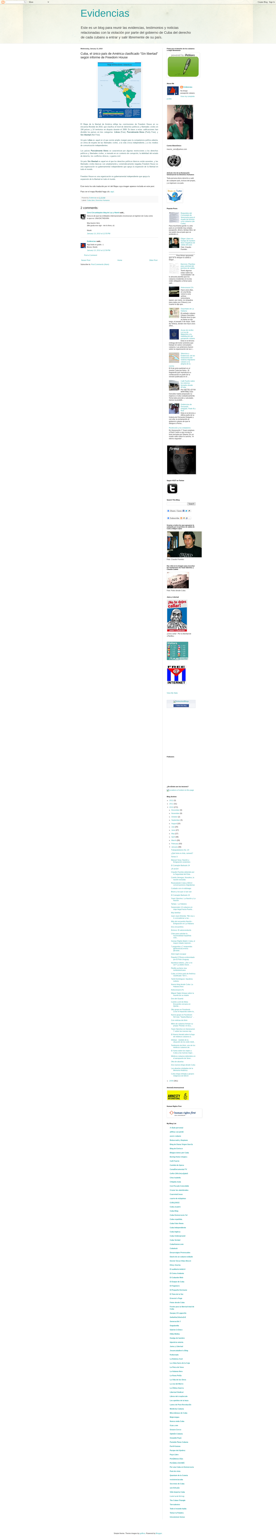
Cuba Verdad (175, 1240)
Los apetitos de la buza (179, 1401)
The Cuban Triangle (177, 1500)
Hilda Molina (175, 1334)
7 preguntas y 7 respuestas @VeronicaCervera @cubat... (181, 949)
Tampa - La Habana (179, 904)
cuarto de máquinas (178, 1199)
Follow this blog (181, 705)
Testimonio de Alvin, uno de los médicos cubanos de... (183, 1046)
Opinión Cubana (176, 1434)
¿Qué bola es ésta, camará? (182, 853)
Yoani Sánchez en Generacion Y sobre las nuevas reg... (183, 1030)
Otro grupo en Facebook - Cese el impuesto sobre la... (183, 1011)
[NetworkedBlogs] (181, 701)
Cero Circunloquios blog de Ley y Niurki (103, 213)
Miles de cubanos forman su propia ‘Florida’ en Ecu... (182, 1025)
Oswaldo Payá (175, 1438)
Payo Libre (174, 1455)
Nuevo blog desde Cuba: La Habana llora (182, 985)
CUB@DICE (175, 1203)
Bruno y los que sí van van (181, 892)
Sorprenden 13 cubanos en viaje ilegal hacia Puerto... (182, 908)
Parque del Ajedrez (177, 1450)
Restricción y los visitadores (180, 428)
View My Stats (172, 693)
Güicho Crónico (176, 1330)
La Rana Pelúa (176, 1376)
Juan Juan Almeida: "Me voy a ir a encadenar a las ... (182, 917)
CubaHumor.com (177, 1244)
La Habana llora (176, 1371)
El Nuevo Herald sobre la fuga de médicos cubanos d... (183, 1036)
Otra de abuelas (177, 1062)
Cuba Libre (91, 200)
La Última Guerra (177, 1388)
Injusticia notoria (176, 1342)
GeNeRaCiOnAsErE (178, 1317)
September (175, 820)
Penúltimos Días (176, 1459)
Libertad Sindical (176, 1392)
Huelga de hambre (177, 1338)
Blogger (159, 1533)
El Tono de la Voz (176, 1294)
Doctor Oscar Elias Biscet (180, 1261)
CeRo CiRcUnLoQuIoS (179, 1174)
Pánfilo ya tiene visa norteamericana (179, 969)
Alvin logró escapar (178, 954)
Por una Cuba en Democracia (182, 1467)
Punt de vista (175, 1471)
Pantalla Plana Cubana (179, 1442)
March (174, 840)
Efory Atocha (175, 1265)
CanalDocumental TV (178, 1169)
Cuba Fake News (177, 1223)
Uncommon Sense (177, 1517)
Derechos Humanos (103, 200)
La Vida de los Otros (178, 1380)
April (173, 837)
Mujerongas (174, 1417)
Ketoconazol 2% (187, 288)
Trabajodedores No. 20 (180, 850)
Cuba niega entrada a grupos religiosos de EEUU (182, 1075)
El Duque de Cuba (177, 1282)
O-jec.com (174, 1426)
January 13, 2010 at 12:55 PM (98, 234)
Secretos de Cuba (177, 1484)
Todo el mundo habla (178, 1509)
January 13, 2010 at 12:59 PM (98, 250)
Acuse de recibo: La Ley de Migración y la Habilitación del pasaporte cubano (188, 334)
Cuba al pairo (175, 1207)
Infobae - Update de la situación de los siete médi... (183, 1041)
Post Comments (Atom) (100, 264)
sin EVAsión (175, 1488)
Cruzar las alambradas (179, 1190)
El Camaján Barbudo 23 (180, 895)
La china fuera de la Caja (180, 1363)
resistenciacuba (176, 1480)
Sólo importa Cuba (177, 1492)
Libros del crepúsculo (178, 1396)
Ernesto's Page (176, 1298)
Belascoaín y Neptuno (179, 1140)
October (174, 817)
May (173, 834)
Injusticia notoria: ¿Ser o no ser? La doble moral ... (181, 964)
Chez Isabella (175, 1178)
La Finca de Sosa (177, 1367)
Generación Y (175, 1321)
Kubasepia (174, 1355)
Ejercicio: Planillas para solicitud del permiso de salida (188, 266)
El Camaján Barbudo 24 (180, 865)
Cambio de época (177, 1165)
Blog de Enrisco (176, 1149)
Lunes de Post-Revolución (180, 1405)
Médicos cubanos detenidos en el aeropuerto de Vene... (183, 1057)
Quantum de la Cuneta (179, 1475)
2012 (171, 800)
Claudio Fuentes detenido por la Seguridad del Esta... (182, 873)
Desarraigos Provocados (180, 1253)
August (174, 824)
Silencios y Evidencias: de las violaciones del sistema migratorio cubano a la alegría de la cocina (182, 360)
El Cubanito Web (176, 1278)
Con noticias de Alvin (179, 1020)
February (175, 844)
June (173, 830)
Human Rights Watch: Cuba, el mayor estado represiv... (183, 942)
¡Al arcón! (175, 869)
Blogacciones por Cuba (179, 1153)
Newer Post (85, 260)
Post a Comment (90, 255)
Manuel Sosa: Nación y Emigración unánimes (180, 861)
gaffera (142, 1533)
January (174, 847)
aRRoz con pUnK (177, 1132)
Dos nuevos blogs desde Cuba (183, 1065)
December (175, 810)
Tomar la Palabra (177, 1513)
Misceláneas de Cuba (178, 1413)
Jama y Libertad (176, 1346)
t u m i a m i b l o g (177, 1496)
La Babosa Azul (176, 1359)
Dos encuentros (177, 927)
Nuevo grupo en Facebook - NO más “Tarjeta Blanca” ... (182, 1016)
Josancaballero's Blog (179, 1351)
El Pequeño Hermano (178, 1290)
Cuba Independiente (178, 1228)
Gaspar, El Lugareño (178, 1313)
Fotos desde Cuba (177, 1303)
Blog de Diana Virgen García (181, 1144)
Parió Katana (175, 1446)
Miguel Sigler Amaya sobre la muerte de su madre (182, 994)
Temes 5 (174, 857)
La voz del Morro (176, 1384)
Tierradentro (175, 1505)
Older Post (153, 260)
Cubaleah (174, 1248)
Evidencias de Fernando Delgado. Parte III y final (188, 407)
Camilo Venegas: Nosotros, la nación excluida (182, 879)
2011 (171, 804)
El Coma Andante (177, 1273)
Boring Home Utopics (178, 1157)
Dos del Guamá (177, 999)
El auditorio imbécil (177, 1269)
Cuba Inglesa (175, 1232)
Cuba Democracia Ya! (179, 1215)
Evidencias (104, 13)
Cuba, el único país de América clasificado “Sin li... (183, 975)
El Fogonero (175, 1286)
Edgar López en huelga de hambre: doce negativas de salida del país (188, 242)
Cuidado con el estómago (181, 888)
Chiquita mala (175, 1182)
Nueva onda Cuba (177, 1421)
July (173, 827)
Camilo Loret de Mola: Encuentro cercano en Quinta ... (180, 1004)
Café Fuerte (174, 1161)
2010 (171, 807)
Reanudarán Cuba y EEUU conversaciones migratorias (183, 884)
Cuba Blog (174, 1211)
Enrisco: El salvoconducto (181, 930)
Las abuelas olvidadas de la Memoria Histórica (182, 1069)
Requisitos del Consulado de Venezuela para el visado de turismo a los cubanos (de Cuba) (188, 218)
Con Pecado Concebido (179, 1186)
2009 (171, 1081)
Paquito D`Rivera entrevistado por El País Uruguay (183, 958)
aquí (112, 192)
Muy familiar (176, 913)
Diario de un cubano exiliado (181, 1257)
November (175, 813)
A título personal (176, 1128)
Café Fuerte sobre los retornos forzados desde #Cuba (188, 384)
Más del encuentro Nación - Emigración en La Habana (182, 922)
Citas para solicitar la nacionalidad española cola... (181, 936)
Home (119, 260)
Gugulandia (174, 1326)
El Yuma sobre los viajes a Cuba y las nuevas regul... (182, 1052)
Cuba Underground (177, 1236)
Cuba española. (176, 1219)
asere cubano (175, 1136)
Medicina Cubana (177, 1409)
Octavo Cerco (175, 1430)
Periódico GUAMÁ (177, 1463)
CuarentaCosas (176, 1194)
